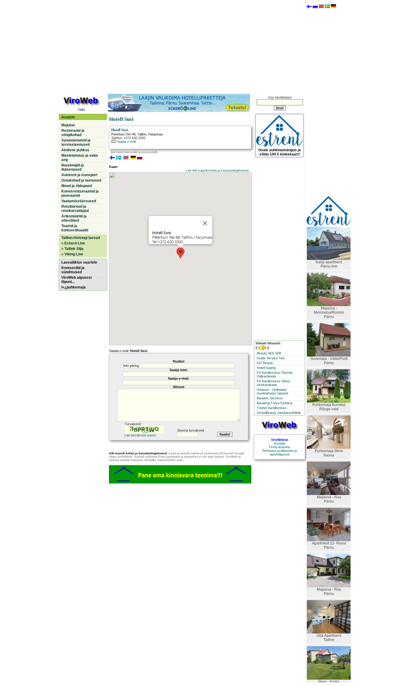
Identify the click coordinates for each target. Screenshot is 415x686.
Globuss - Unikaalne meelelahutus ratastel (272, 391)
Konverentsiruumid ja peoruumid (80, 193)
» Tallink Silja (72, 249)
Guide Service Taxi (271, 358)
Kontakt (279, 443)
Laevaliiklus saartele (79, 262)
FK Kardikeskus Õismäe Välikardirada (275, 374)
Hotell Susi (119, 130)
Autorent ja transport (79, 175)
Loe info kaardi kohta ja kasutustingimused (217, 170)
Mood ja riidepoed (76, 186)
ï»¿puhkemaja (73, 287)
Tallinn (141, 134)
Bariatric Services (270, 398)
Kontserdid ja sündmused (72, 270)
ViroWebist (279, 440)
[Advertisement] (182, 46)
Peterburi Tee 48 (123, 134)
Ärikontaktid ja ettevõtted (74, 218)
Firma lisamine (279, 447)
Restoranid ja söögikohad (72, 132)
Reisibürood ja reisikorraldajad (75, 208)
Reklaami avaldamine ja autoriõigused (279, 452)
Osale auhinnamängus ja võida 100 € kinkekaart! (279, 152)
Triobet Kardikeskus (271, 408)
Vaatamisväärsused (78, 201)
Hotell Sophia (266, 368)
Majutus (68, 125)
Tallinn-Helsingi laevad (80, 238)
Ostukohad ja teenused (81, 180)
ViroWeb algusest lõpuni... (76, 279)
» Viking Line (72, 254)
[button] (180, 253)
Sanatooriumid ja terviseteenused (76, 142)
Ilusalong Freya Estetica (274, 403)
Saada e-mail (126, 141)
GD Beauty (265, 363)
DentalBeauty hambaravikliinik (279, 413)
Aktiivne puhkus (75, 150)
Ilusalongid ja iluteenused (72, 167)
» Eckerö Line (73, 243)
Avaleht (68, 117)
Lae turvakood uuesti (140, 435)
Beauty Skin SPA (269, 353)
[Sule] (205, 223)
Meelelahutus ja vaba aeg (79, 157)
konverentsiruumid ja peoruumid (134, 152)
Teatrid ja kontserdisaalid (74, 228)
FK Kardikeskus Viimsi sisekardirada (273, 383)
